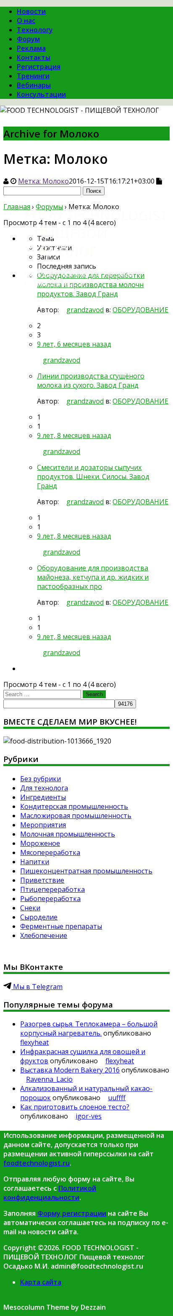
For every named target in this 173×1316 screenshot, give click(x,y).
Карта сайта (40, 1282)
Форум (28, 39)
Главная (16, 206)
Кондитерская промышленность (74, 806)
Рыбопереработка (50, 898)
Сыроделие (39, 917)
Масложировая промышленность (75, 815)
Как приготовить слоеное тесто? (74, 1106)
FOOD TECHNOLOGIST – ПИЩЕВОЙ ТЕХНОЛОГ (96, 233)
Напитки (34, 861)
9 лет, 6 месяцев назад (74, 344)
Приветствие (42, 880)
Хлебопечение (43, 935)
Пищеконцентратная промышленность (86, 871)
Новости (31, 11)
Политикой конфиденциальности (49, 1193)
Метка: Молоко (43, 181)
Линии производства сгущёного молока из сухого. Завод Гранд (90, 380)
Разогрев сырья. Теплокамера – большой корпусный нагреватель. (88, 1028)
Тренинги (33, 75)
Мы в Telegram (37, 986)
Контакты (33, 57)
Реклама (31, 48)
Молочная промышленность (67, 834)
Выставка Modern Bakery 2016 (70, 1070)
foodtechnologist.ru (36, 1163)
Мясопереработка (50, 852)
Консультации (41, 94)
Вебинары (34, 85)
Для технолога (44, 788)
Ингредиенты (43, 797)
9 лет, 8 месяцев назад (74, 435)
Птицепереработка (52, 889)
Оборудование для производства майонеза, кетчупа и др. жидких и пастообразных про (93, 577)
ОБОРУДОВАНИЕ (140, 309)
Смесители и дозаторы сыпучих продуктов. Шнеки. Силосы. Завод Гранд (93, 476)
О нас (26, 20)
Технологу (35, 29)
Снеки (30, 907)
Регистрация (38, 66)
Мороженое (40, 843)
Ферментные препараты (61, 926)
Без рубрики (40, 778)
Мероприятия (43, 824)
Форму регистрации (71, 1213)
